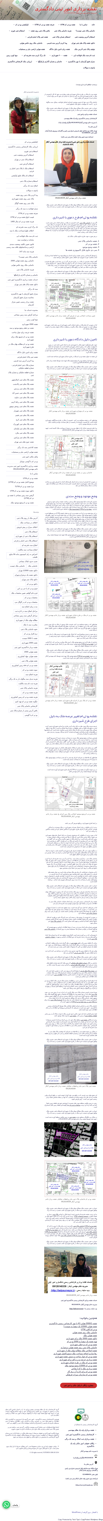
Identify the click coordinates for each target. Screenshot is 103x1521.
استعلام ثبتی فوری (18, 31)
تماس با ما (83, 25)
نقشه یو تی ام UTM (67, 25)
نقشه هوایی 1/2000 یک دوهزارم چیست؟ (80, 1326)
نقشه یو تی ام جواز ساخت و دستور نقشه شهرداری (76, 1357)
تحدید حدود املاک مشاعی (28, 561)
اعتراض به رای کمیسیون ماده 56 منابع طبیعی (23, 555)
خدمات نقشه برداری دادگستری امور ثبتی (23, 280)
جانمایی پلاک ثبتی (85, 223)
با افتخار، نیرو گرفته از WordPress (85, 1512)
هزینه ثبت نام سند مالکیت (27, 683)
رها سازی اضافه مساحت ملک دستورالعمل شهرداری (75, 1353)
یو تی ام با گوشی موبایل (29, 461)
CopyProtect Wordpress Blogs (92, 1519)
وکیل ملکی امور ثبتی (30, 457)
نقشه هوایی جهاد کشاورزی (27, 656)
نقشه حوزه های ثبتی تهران (24, 442)
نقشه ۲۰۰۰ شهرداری (59, 55)
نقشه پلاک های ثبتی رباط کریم (22, 402)
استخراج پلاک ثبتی (56, 1000)
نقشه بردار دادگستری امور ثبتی (25, 647)
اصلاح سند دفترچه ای (29, 545)
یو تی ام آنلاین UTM (89, 1329)
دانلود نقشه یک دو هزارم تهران (26, 575)
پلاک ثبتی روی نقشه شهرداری (23, 199)
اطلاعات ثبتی (58, 975)
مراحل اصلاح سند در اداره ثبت (26, 611)
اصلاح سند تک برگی (30, 186)
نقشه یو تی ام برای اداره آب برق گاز (82, 1372)
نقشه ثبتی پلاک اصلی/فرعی (37, 37)
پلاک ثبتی (94, 994)
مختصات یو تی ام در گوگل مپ (26, 602)
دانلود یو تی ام (32, 584)
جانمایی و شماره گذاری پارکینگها (50, 62)
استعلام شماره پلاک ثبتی (61, 37)
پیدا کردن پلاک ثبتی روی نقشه (27, 195)
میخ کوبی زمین (12, 55)
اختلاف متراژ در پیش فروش (27, 527)
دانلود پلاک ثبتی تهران (29, 579)
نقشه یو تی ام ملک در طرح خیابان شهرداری (79, 1363)
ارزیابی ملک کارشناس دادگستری (20, 62)
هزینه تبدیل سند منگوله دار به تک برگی (23, 679)
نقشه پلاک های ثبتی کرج (25, 420)
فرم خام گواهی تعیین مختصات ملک (24, 593)
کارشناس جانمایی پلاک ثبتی (27, 706)
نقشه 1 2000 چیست (29, 638)
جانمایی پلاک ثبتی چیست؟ (85, 31)
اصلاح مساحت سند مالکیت (27, 550)
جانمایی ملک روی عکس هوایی (31, 43)
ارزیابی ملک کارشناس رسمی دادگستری (23, 147)
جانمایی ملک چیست (17, 566)
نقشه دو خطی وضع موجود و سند (22, 328)
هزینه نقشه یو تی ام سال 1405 (22, 221)
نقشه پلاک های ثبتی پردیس (24, 389)
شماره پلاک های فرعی (78, 965)
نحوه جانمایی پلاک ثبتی (29, 629)
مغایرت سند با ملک (30, 625)
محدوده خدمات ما (31, 310)
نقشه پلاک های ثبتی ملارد (24, 433)
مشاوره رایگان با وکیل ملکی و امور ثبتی (78, 1385)
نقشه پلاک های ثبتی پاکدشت (23, 384)
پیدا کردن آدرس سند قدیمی (57, 43)
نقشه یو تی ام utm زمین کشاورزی (24, 665)
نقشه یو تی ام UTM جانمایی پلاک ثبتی (85, 1226)
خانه (93, 25)
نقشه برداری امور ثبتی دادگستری (66, 8)
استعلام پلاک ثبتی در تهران (24, 159)
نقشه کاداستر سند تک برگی (27, 447)
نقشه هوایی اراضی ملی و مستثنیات (32, 49)
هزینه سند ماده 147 (26, 252)
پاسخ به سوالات (89, 68)
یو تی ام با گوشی (31, 715)
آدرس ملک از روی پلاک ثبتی (27, 518)
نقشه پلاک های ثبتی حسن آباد (23, 393)
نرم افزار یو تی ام (30, 634)
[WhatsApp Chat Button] (6, 1504)
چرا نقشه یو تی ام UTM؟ (24, 486)
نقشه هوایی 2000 (30, 652)
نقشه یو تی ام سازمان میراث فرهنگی (81, 1375)
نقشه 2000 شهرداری (30, 324)
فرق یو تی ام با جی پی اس (27, 589)
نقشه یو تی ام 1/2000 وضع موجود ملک (81, 1366)
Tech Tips (75, 1519)
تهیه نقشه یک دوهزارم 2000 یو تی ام (82, 1341)
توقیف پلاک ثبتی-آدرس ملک (84, 49)
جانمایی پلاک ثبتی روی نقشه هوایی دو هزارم (79, 1347)
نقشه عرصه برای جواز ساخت (23, 332)
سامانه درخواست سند (25, 240)
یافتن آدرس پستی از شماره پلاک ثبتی (23, 711)
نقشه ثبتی (74, 943)
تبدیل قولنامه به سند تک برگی (27, 209)
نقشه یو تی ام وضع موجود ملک (22, 503)
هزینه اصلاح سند (31, 674)
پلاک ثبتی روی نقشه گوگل (24, 203)
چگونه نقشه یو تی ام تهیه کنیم (26, 702)
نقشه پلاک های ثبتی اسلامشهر (23, 380)
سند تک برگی (33, 289)
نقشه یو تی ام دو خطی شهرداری (83, 1344)
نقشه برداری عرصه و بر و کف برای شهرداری (78, 1360)
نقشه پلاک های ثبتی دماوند (24, 397)
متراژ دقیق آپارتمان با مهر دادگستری (81, 62)
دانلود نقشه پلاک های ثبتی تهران (83, 43)
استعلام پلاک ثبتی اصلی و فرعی (25, 541)
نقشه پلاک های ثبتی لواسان (24, 429)
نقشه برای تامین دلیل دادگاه (59, 49)
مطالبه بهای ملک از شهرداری (26, 620)
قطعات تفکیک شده (91, 1016)
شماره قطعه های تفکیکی (79, 963)
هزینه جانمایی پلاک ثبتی (62, 31)
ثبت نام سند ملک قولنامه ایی (84, 55)
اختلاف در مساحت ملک (28, 523)
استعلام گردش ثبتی (26, 164)
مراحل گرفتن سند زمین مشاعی (26, 315)
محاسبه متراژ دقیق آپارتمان (23, 297)
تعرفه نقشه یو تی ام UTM (44, 25)
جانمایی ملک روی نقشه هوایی (84, 1332)
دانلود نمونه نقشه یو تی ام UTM (22, 491)
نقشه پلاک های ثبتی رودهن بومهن (21, 406)
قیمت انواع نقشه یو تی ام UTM (22, 217)
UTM (81, 509)
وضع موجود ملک (74, 509)
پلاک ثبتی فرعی (79, 953)
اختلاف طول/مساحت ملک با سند (22, 231)
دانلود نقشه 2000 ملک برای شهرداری (81, 1338)
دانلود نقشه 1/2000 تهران (27, 570)
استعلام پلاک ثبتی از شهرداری (26, 536)
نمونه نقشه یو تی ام (30, 670)
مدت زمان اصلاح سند (29, 607)
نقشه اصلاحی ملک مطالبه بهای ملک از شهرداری (77, 1350)
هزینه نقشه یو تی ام (30, 693)
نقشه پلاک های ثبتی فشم (24, 415)
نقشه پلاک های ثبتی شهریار (24, 411)
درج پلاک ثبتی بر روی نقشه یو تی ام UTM (84, 1002)
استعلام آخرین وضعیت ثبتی (85, 37)
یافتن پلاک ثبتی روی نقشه (40, 31)
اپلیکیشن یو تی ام (22, 25)
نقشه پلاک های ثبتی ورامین (24, 437)
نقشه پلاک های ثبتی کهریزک (23, 424)
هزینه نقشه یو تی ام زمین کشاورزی (24, 697)
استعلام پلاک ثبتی (31, 532)
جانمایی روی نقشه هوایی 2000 (22, 261)
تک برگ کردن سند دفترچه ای (34, 55)
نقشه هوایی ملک (90, 1335)
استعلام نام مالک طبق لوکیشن (22, 176)
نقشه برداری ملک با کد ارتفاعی (84, 1369)
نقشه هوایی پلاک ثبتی (29, 661)
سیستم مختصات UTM (81, 1216)
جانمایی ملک (32, 566)
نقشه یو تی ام (87, 509)
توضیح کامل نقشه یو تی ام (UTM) (21, 482)
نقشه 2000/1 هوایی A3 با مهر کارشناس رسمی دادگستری (73, 1323)
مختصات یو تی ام (74, 1105)
